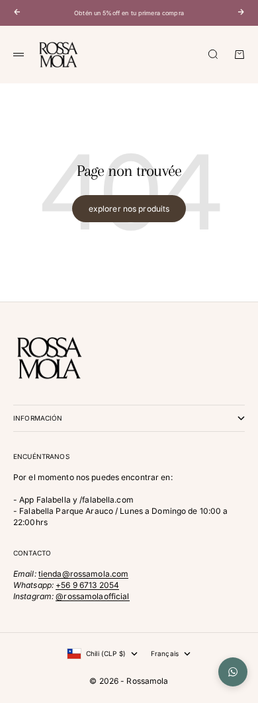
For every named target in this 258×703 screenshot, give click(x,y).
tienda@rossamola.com (83, 574)
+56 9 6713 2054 (87, 585)
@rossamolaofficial (92, 596)
